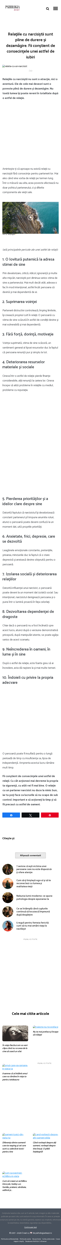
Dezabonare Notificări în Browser (36, 1241)
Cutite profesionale (48, 1239)
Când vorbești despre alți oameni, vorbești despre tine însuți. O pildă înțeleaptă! (44, 1147)
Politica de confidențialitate (9, 1239)
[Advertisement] (30, 135)
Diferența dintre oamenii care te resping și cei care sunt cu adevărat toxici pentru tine (14, 1147)
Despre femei (36, 1239)
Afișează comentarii (30, 855)
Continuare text (30, 1227)
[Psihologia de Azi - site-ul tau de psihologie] (12, 8)
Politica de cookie (25, 1239)
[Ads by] (12, 235)
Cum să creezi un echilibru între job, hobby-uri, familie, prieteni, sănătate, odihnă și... (14, 1185)
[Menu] (55, 8)
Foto (30, 70)
